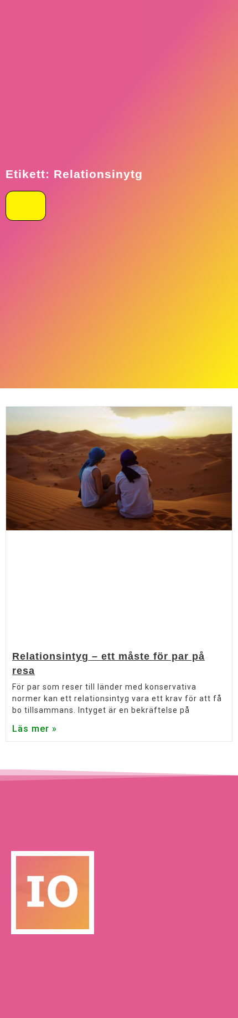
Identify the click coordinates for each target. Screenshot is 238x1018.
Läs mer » (34, 728)
